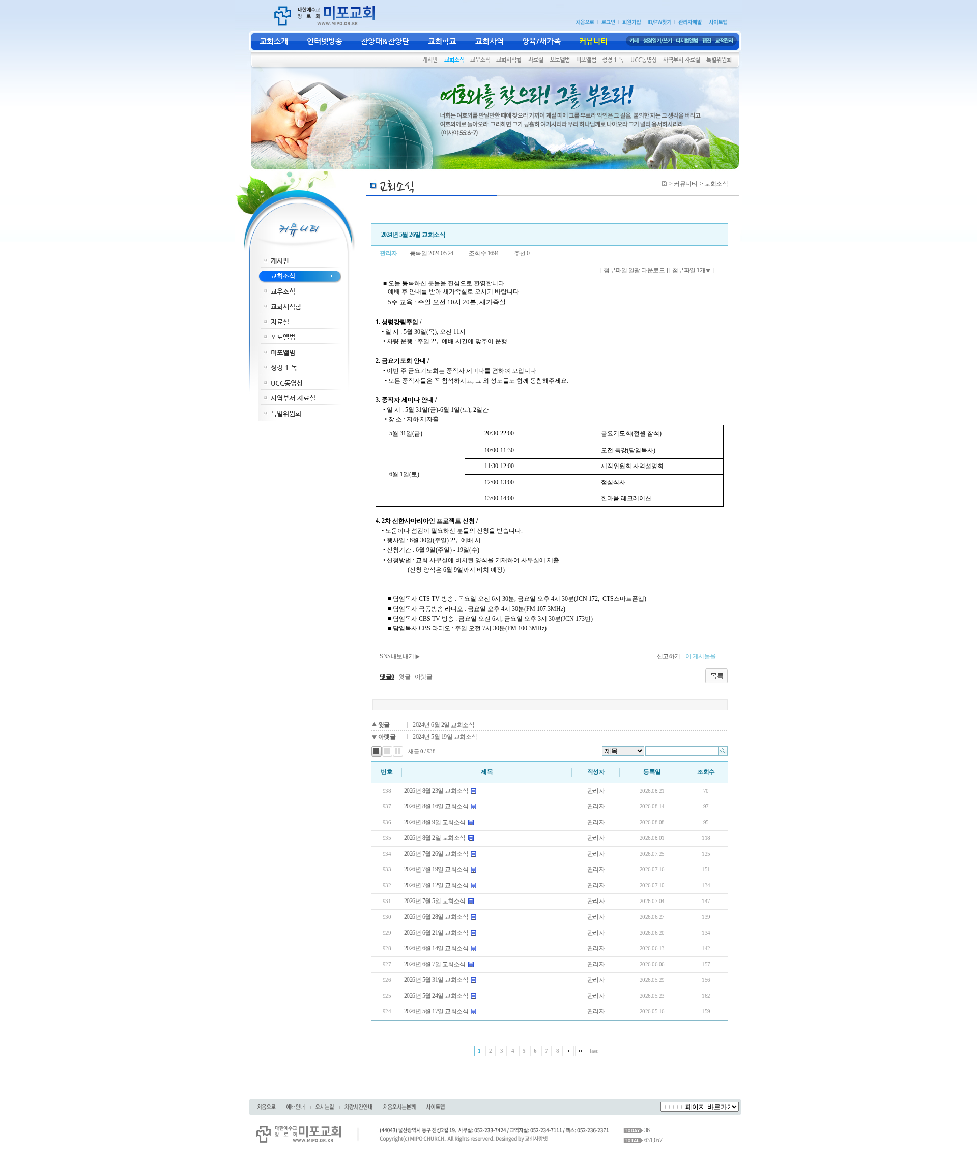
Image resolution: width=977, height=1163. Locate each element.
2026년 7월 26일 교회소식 (436, 853)
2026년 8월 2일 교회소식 (435, 837)
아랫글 (424, 676)
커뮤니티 (685, 183)
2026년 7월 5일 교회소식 (435, 901)
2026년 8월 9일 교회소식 (435, 822)
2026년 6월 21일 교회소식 (436, 932)
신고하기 (668, 656)
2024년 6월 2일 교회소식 (443, 725)
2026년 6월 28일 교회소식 (436, 916)
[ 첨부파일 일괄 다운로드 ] (634, 270)
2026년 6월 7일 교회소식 (435, 964)
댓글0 (387, 676)
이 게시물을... (702, 656)
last (593, 1051)
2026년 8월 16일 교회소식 (436, 806)
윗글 (404, 676)
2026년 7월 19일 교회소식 (436, 869)
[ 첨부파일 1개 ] (691, 270)
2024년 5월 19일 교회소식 (445, 736)
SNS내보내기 (397, 656)
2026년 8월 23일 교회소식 (436, 790)
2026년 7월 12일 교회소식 (436, 885)
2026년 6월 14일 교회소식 (436, 948)
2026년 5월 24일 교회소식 (436, 995)
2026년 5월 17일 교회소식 (436, 1011)
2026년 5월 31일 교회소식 (436, 979)
